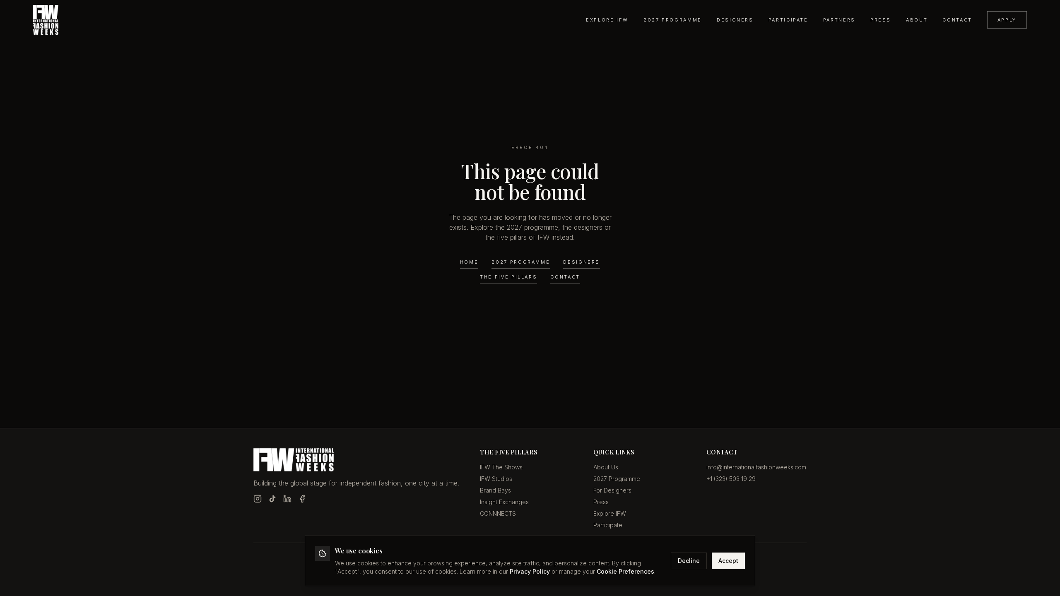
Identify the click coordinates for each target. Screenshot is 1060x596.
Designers (735, 20)
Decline (689, 560)
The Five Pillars (508, 277)
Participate (788, 20)
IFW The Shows (501, 467)
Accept (728, 560)
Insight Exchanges (504, 501)
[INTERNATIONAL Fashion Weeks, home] (45, 20)
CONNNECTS (498, 513)
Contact (957, 20)
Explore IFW (607, 20)
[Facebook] (302, 499)
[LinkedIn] (287, 499)
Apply (1007, 20)
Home (469, 262)
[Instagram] (257, 499)
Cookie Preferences (625, 571)
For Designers (612, 490)
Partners (839, 20)
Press (880, 20)
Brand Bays (495, 490)
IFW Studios (496, 478)
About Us (605, 467)
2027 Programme (672, 20)
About (917, 20)
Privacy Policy (530, 571)
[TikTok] (272, 499)
